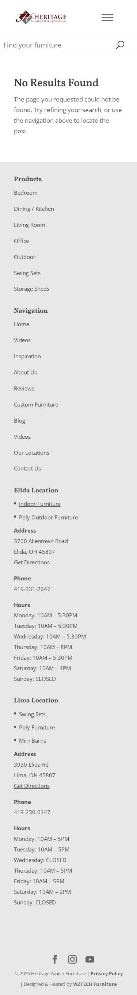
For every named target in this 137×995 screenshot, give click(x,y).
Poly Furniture (37, 727)
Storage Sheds (31, 288)
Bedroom (26, 192)
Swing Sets (27, 273)
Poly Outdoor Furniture (48, 517)
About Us (25, 372)
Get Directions (32, 562)
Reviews (24, 388)
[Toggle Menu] (107, 17)
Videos (22, 340)
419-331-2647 (32, 588)
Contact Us (27, 468)
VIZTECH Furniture (95, 984)
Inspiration (27, 356)
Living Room (29, 224)
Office (21, 240)
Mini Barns (32, 740)
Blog (19, 420)
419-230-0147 (32, 812)
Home (21, 324)
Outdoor (24, 256)
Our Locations (31, 452)
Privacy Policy (107, 973)
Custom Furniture (36, 404)
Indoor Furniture (40, 503)
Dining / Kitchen (34, 208)
